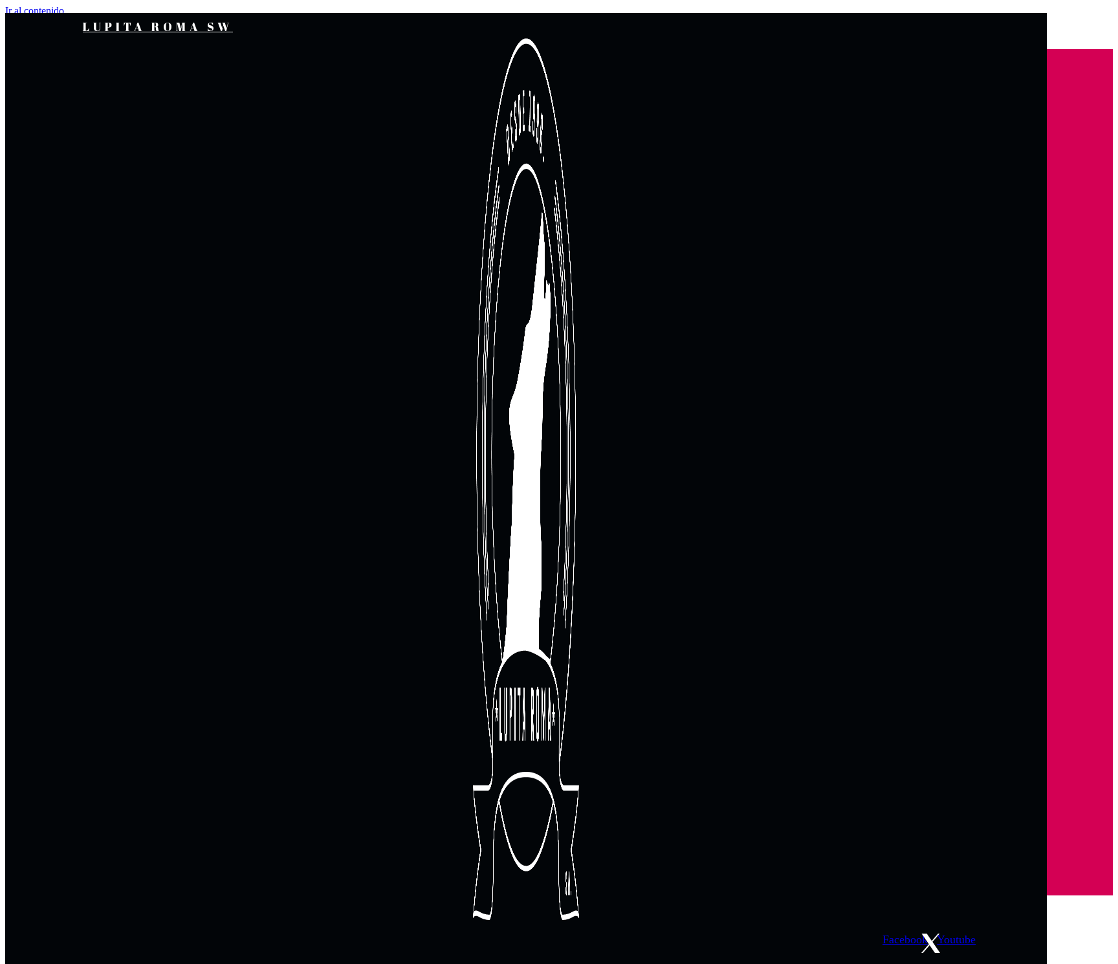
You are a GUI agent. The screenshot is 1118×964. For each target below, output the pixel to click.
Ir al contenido (34, 10)
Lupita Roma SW (158, 26)
